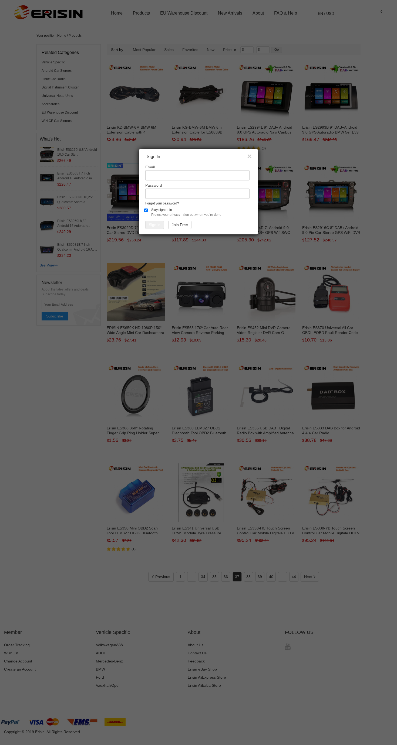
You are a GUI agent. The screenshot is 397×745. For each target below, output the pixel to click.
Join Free (180, 225)
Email (150, 167)
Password (153, 185)
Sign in (154, 225)
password (170, 203)
